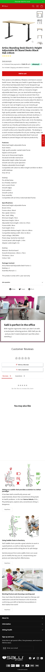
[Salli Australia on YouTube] (42, 658)
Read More (7, 509)
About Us (5, 618)
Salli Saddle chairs (8, 543)
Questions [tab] (18, 376)
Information (6, 624)
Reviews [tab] (5, 376)
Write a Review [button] (23, 365)
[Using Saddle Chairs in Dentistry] (22, 526)
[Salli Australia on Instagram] (38, 658)
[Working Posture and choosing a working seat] (22, 579)
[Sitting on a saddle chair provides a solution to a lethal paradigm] (22, 475)
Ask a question (6, 282)
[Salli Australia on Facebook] (30, 658)
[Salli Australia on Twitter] (34, 658)
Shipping (12, 67)
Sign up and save (8, 637)
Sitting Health (7, 630)
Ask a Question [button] (23, 370)
